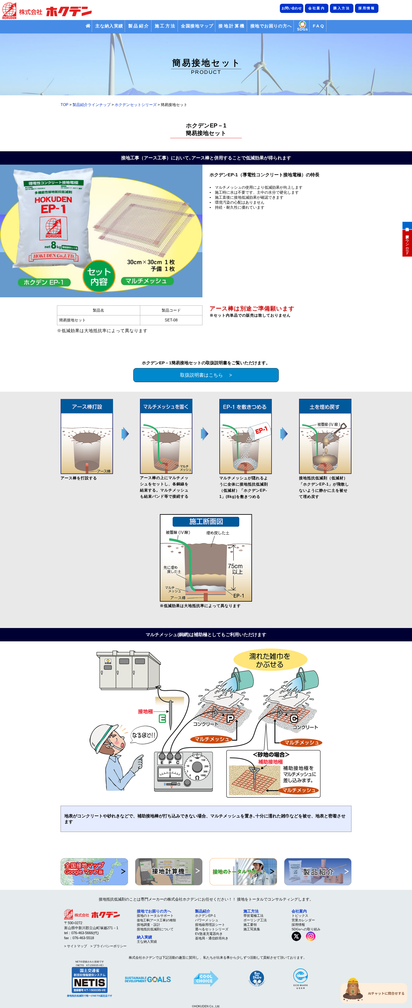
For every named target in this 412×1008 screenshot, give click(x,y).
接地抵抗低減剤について (155, 929)
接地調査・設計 (148, 925)
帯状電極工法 (253, 915)
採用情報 (366, 8)
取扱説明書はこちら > (206, 375)
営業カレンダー (303, 920)
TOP (64, 105)
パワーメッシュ (206, 920)
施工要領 (250, 925)
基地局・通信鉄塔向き (211, 938)
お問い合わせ (292, 8)
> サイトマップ (75, 946)
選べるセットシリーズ (211, 929)
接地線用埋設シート (210, 925)
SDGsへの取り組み (306, 929)
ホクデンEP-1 (205, 915)
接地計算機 (407, 225)
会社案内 (316, 8)
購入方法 (341, 8)
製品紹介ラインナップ (91, 105)
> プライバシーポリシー (108, 946)
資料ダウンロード (407, 243)
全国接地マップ (197, 26)
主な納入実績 (109, 26)
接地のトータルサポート (155, 915)
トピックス (300, 915)
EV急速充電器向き (209, 934)
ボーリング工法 (255, 920)
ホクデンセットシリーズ (136, 105)
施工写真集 (251, 929)
